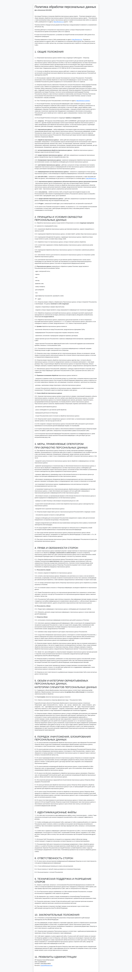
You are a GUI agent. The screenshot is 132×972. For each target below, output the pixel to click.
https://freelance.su (59, 21)
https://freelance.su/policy (83, 100)
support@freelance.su (46, 965)
